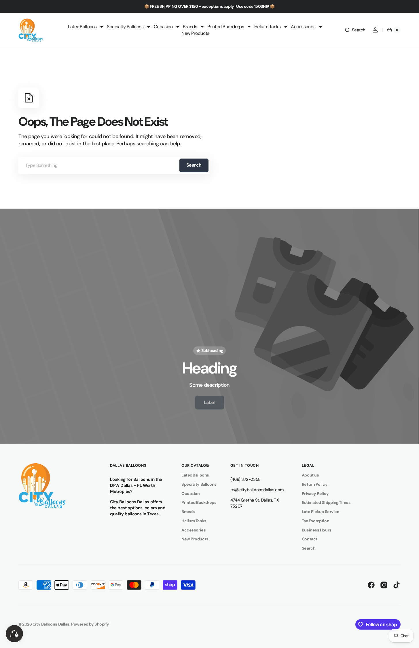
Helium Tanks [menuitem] (267, 27)
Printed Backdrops (198, 502)
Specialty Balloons (199, 484)
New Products (194, 539)
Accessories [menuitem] (303, 27)
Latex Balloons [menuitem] (82, 27)
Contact (309, 539)
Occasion (190, 493)
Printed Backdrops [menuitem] (225, 27)
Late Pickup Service (320, 511)
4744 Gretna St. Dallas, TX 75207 (254, 503)
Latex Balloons (195, 475)
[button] (354, 30)
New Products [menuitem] (195, 33)
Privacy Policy (315, 493)
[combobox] (114, 165)
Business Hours (316, 530)
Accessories (193, 530)
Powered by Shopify (90, 624)
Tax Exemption (315, 520)
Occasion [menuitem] (163, 27)
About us (310, 475)
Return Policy (314, 484)
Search (194, 165)
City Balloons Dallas (51, 624)
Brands (188, 511)
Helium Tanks (193, 520)
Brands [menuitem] (190, 27)
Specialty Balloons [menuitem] (125, 27)
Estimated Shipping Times (326, 502)
